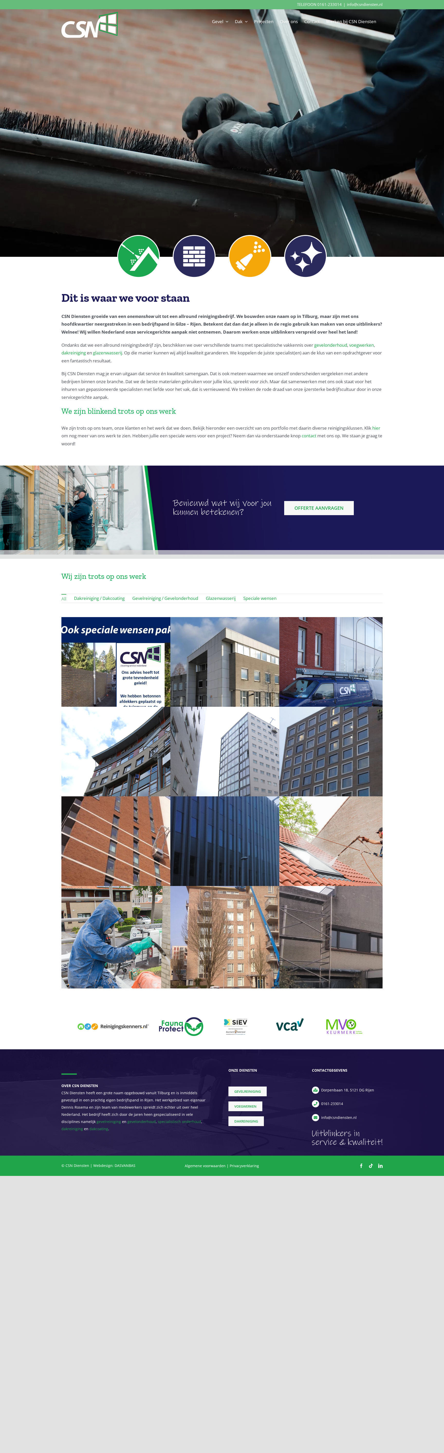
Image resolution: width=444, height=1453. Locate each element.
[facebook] (361, 1166)
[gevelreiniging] (249, 237)
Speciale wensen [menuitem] (259, 598)
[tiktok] (371, 1166)
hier (376, 428)
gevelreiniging (109, 1121)
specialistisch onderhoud (179, 1121)
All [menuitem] (63, 599)
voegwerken (361, 345)
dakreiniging (73, 353)
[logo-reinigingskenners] (113, 1026)
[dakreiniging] (138, 237)
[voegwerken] (194, 237)
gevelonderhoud (330, 345)
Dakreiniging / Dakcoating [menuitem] (99, 598)
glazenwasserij (107, 353)
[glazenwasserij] (305, 237)
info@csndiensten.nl (365, 4)
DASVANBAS (125, 1165)
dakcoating (98, 1128)
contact (309, 436)
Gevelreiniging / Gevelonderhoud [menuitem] (165, 598)
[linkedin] (380, 1166)
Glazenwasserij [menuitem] (221, 598)
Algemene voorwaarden (205, 1165)
